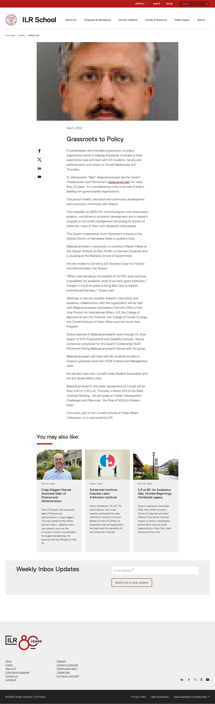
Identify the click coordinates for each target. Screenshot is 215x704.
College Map (63, 672)
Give (169, 3)
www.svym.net (119, 182)
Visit (156, 3)
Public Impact (181, 19)
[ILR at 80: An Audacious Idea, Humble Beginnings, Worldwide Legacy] (155, 501)
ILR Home (11, 35)
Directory (61, 661)
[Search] (206, 3)
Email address (122, 570)
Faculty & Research (156, 19)
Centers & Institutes (67, 665)
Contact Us (12, 676)
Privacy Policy (138, 697)
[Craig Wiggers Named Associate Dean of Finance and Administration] (59, 501)
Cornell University (23, 697)
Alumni (201, 19)
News (22, 35)
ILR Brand (11, 679)
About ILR (70, 19)
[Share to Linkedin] (39, 168)
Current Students (127, 19)
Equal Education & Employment (190, 697)
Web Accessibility (160, 697)
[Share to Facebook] (39, 151)
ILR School (39, 697)
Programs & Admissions (97, 19)
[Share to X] (39, 159)
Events (9, 665)
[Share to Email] (39, 177)
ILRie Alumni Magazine (17, 672)
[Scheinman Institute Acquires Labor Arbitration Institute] (107, 501)
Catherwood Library (67, 668)
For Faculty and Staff (68, 676)
